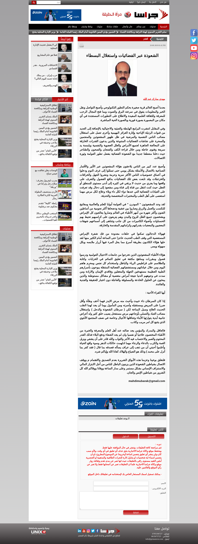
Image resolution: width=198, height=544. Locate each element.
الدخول (125, 436)
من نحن (163, 2)
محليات (153, 27)
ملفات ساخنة (112, 27)
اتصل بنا (152, 2)
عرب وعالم (141, 27)
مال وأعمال (127, 27)
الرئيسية (163, 27)
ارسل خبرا (141, 2)
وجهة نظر (72, 27)
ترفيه (131, 2)
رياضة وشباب (86, 27)
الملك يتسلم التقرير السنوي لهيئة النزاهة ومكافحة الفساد (158, 32)
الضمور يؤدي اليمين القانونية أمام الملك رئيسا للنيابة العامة (99, 32)
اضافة (136, 512)
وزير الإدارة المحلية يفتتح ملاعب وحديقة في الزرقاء (42, 32)
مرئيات (99, 27)
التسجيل (152, 436)
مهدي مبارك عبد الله (154, 99)
